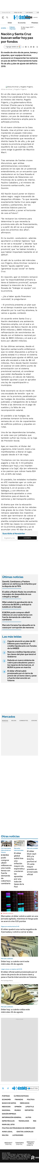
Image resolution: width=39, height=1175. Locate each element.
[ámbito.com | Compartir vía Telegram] (33, 47)
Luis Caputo (29, 12)
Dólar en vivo (18, 12)
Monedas (5, 720)
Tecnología (23, 1121)
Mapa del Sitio (8, 1124)
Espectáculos (8, 1121)
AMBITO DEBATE (30, 1143)
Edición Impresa (9, 1114)
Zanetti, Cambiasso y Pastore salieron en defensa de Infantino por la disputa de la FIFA (19, 584)
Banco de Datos (9, 1103)
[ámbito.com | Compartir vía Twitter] (28, 47)
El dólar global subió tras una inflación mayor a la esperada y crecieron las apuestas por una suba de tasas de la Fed (19, 870)
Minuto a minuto (8, 913)
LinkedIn (18, 1088)
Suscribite (27, 538)
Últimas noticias (21, 1096)
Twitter (3, 1088)
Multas (5, 1135)
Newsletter (32, 1088)
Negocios (6, 1107)
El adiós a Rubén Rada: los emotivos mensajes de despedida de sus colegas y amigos (19, 594)
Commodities (23, 720)
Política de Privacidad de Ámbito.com (18, 1128)
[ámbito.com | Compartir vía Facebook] (26, 47)
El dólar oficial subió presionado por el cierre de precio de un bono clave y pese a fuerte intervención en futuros (22, 676)
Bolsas (13, 720)
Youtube (24, 1088)
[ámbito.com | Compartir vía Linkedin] (31, 47)
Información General (12, 1117)
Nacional (6, 1110)
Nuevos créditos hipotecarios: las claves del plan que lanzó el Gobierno (21, 654)
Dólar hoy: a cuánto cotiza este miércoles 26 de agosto (15, 1010)
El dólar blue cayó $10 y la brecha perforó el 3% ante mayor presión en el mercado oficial (32, 863)
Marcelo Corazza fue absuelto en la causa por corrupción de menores (18, 626)
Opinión (17, 1107)
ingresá (35, 17)
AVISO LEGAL (7, 1132)
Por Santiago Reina (7, 980)
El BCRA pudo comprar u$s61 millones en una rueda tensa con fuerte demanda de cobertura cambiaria (17, 616)
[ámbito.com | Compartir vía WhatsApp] (23, 47)
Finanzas (35, 23)
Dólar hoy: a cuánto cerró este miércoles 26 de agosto (15, 962)
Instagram (13, 1088)
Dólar (10, 23)
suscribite (29, 17)
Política (30, 1099)
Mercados (24, 1103)
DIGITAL (8, 1143)
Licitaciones (17, 1135)
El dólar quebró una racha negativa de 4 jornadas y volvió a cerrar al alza (19, 930)
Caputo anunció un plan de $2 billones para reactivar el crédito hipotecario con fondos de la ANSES (22, 645)
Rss (34, 1121)
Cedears (34, 720)
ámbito (3, 28)
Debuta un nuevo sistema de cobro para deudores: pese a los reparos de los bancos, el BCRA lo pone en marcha (20, 664)
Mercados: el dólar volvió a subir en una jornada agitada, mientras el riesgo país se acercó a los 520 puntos (19, 919)
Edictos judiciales (25, 1132)
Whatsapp (29, 1088)
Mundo (17, 1110)
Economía (22, 23)
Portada (6, 1096)
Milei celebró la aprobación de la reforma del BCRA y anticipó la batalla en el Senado (17, 604)
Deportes (29, 1110)
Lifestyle (29, 1107)
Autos (28, 1117)
